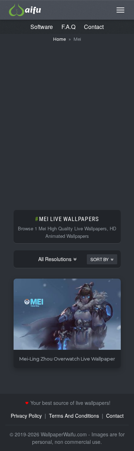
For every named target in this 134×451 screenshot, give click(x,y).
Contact (94, 27)
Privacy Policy (26, 415)
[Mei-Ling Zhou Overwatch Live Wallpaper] (67, 314)
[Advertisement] (67, 122)
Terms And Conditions (74, 415)
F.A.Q (68, 27)
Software (41, 27)
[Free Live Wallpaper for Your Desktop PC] (25, 9)
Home (59, 39)
